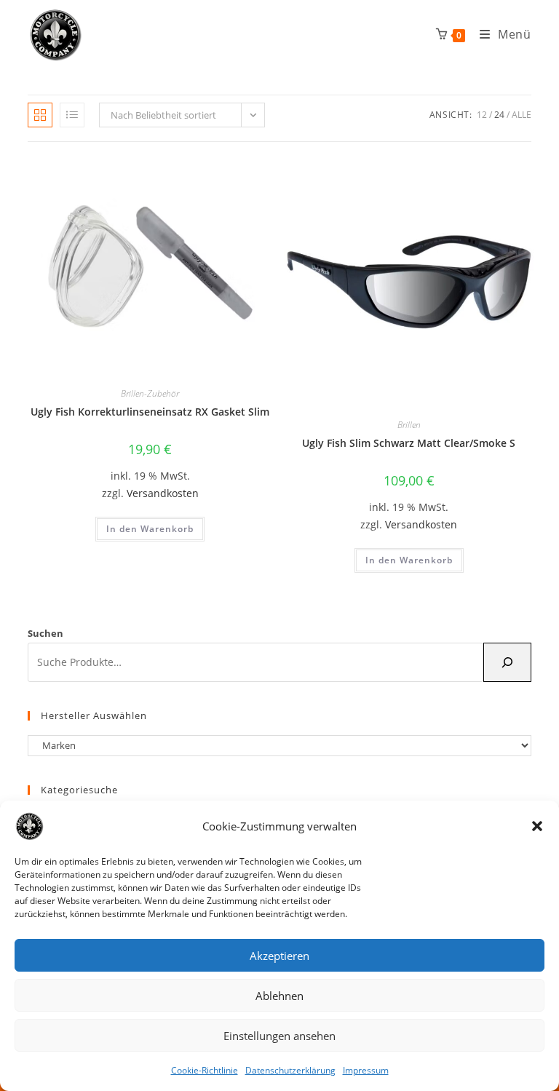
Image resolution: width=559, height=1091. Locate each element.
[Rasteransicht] (40, 115)
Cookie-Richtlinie (204, 1070)
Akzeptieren (279, 955)
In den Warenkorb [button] (150, 529)
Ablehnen (279, 995)
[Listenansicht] (72, 115)
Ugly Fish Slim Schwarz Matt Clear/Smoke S (408, 443)
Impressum (366, 1070)
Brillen (409, 424)
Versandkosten (163, 493)
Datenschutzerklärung (290, 1070)
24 (499, 114)
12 (482, 114)
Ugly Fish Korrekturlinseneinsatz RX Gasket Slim (150, 411)
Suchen (45, 633)
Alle (521, 114)
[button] (537, 826)
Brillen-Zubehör (150, 393)
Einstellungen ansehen (279, 1035)
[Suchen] (507, 662)
